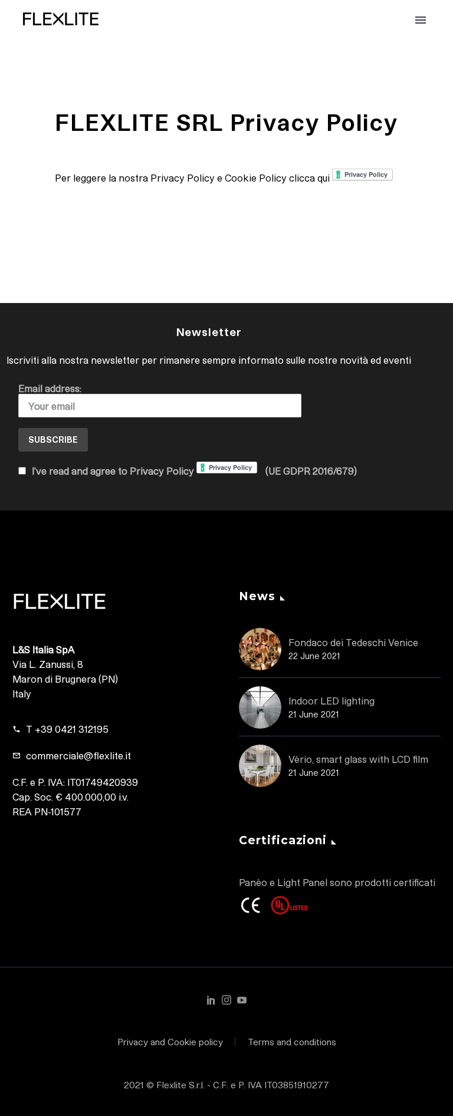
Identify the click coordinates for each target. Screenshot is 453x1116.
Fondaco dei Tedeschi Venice (353, 642)
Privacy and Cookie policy (170, 1042)
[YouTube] (242, 1000)
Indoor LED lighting (331, 700)
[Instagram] (226, 1000)
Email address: (49, 388)
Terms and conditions (292, 1042)
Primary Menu (420, 20)
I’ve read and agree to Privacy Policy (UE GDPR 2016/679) (193, 470)
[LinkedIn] (211, 1000)
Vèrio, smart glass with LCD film (358, 759)
